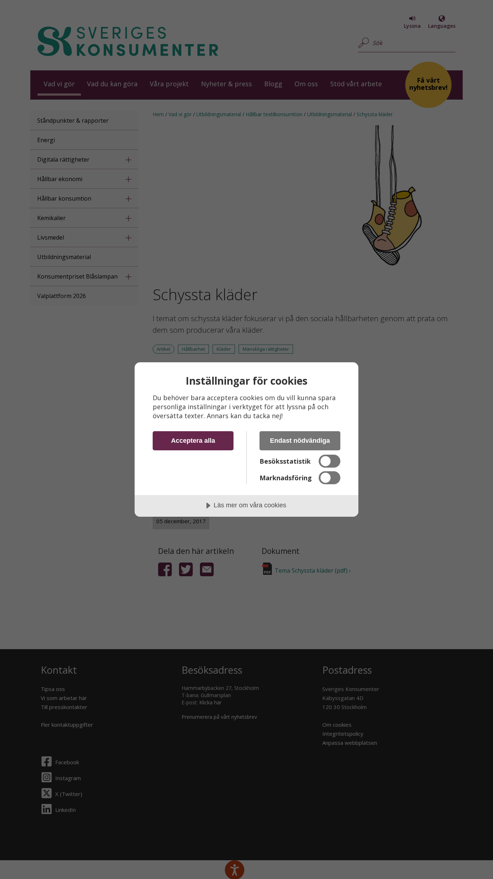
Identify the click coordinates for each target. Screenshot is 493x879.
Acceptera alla (193, 440)
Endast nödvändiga (300, 440)
